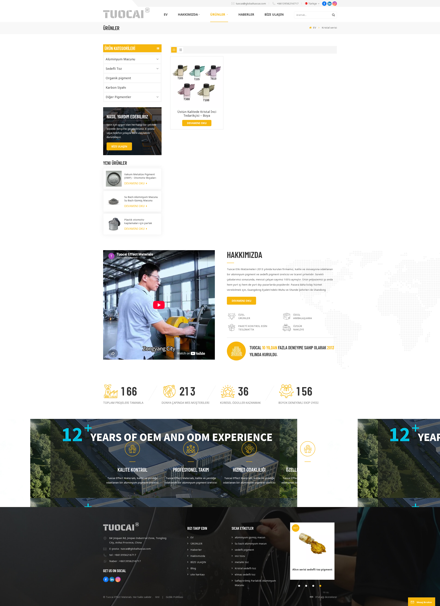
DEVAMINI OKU (134, 183)
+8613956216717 (288, 3)
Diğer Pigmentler (118, 97)
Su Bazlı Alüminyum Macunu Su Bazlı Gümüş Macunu (141, 198)
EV (166, 14)
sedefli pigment (244, 549)
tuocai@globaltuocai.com (251, 3)
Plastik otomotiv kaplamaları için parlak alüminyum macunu (138, 221)
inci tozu (240, 556)
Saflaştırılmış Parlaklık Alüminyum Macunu (255, 583)
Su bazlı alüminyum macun (251, 543)
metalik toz (242, 562)
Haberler (246, 14)
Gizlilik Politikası (174, 597)
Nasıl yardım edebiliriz (127, 116)
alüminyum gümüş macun (250, 537)
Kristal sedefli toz (245, 568)
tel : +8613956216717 (122, 555)
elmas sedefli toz (245, 574)
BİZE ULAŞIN (274, 14)
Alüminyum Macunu (120, 59)
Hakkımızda (188, 14)
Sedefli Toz (114, 68)
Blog (193, 568)
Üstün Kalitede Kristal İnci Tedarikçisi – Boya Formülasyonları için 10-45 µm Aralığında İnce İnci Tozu (196, 113)
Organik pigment (118, 78)
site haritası (197, 574)
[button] (299, 586)
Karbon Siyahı (116, 87)
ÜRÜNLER (218, 14)
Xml (157, 597)
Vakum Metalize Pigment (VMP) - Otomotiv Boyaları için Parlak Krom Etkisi (140, 176)
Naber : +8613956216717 (125, 561)
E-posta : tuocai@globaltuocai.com (130, 548)
